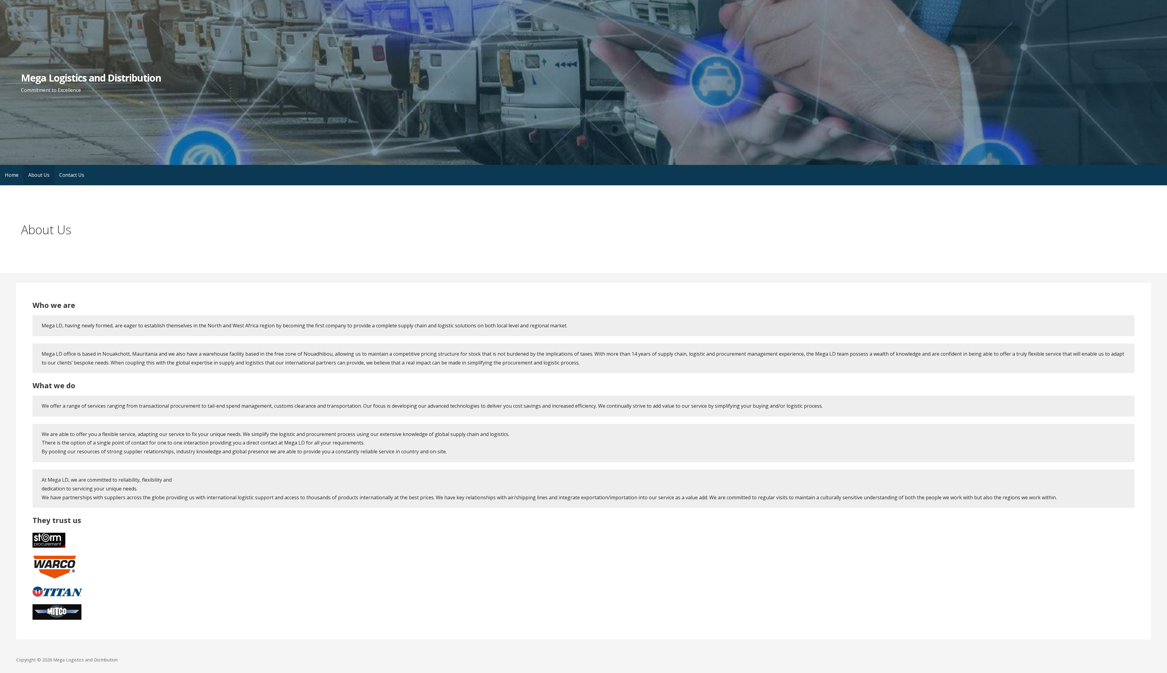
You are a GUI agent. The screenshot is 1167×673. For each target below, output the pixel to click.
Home (12, 175)
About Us (39, 175)
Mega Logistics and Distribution (91, 77)
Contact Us (71, 175)
